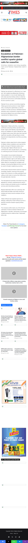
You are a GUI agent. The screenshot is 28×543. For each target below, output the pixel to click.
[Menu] (2, 13)
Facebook (4, 225)
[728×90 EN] (14, 121)
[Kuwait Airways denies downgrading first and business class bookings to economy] (21, 327)
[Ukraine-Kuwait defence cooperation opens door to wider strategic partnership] (7, 311)
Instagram (22, 224)
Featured (8, 47)
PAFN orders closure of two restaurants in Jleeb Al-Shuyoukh (7, 350)
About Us (16, 533)
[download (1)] (14, 3)
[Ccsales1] (14, 19)
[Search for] (26, 13)
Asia (3, 50)
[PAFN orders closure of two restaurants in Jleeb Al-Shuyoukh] (7, 343)
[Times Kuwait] (14, 12)
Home (3, 47)
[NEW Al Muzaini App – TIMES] (14, 32)
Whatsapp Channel (14, 225)
